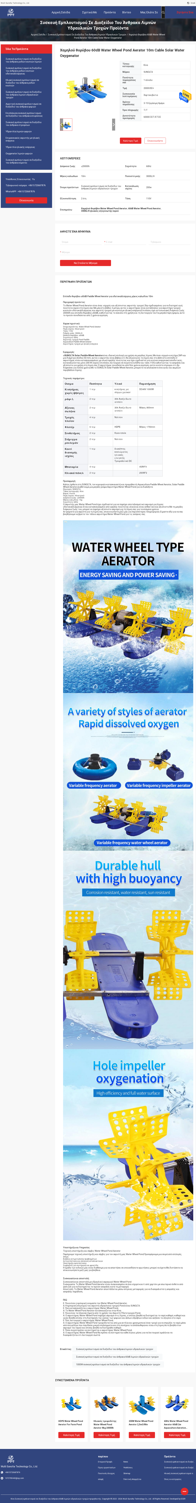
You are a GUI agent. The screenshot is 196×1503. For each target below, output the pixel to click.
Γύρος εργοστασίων (106, 1468)
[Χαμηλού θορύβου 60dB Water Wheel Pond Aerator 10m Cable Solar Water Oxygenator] (88, 88)
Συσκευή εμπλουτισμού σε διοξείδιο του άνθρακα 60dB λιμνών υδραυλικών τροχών (117, 1357)
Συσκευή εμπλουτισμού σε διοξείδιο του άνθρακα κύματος (23, 161)
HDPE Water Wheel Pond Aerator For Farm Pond (70, 1423)
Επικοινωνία (26, 200)
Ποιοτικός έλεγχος (106, 1473)
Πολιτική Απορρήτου (132, 1479)
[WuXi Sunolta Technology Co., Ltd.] (10, 12)
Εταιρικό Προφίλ (105, 1462)
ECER (183, 1499)
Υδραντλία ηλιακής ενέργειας (20, 147)
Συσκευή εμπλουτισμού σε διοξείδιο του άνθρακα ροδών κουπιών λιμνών (24, 60)
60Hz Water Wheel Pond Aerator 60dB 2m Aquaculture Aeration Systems (176, 1425)
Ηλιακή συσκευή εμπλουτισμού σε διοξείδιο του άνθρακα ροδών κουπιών (22, 83)
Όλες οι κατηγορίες (172, 1479)
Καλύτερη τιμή (130, 141)
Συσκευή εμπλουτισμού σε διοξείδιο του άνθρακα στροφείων (23, 123)
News (125, 1462)
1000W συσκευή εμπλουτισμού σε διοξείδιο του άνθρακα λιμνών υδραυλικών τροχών (118, 1364)
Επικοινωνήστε (155, 141)
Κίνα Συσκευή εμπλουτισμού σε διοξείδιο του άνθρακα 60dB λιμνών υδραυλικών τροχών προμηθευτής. (56, 1499)
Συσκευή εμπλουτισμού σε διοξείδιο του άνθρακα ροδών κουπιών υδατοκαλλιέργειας (23, 71)
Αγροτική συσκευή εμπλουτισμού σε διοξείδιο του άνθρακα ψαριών (23, 105)
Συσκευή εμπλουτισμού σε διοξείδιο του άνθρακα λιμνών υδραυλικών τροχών (87, 34)
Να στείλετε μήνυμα (85, 263)
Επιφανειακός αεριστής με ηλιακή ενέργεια (23, 139)
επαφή (100, 1479)
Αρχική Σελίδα (38, 34)
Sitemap (126, 1473)
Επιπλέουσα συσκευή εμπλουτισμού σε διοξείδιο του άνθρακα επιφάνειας (24, 114)
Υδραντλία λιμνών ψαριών (19, 131)
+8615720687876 (37, 185)
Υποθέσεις (128, 1468)
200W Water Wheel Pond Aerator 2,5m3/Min (141, 1423)
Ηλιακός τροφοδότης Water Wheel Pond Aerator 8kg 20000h (105, 1424)
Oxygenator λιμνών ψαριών (19, 153)
